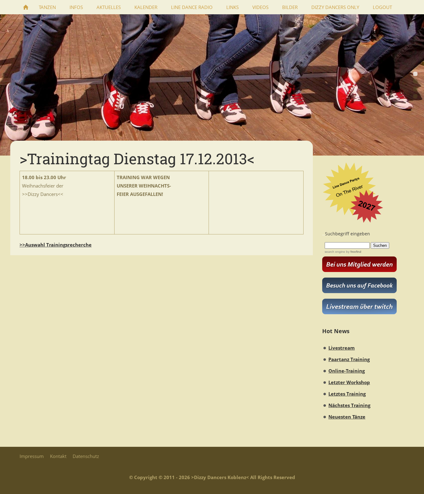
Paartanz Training (349, 359)
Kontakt (58, 456)
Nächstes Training (349, 405)
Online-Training (346, 371)
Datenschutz (86, 456)
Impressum (32, 456)
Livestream (341, 348)
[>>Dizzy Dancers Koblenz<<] (26, 7)
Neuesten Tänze (346, 417)
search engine (335, 251)
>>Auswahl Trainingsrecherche (56, 245)
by (353, 251)
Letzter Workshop (349, 382)
